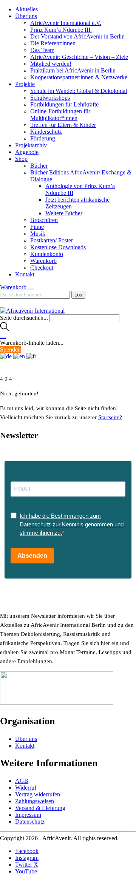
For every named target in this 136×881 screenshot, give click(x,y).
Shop (21, 159)
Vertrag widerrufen (37, 794)
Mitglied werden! (50, 63)
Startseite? (110, 417)
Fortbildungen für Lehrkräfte (64, 104)
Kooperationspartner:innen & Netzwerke (78, 77)
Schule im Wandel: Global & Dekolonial (78, 91)
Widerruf (25, 787)
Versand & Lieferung (40, 808)
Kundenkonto (46, 254)
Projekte (25, 84)
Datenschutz (30, 821)
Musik (37, 233)
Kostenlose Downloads (58, 247)
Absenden (32, 555)
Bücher (39, 165)
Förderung (42, 138)
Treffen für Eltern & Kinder (63, 125)
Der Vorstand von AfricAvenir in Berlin (77, 36)
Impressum (28, 815)
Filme (37, 227)
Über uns (26, 16)
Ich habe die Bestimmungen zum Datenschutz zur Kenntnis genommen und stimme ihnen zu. (72, 524)
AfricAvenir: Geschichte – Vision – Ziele (79, 57)
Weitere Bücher (63, 213)
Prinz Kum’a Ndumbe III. (61, 29)
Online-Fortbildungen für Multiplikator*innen (60, 114)
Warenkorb (43, 261)
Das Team (42, 50)
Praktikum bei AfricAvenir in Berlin (73, 70)
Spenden (10, 349)
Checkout (41, 267)
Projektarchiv (31, 145)
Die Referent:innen (53, 43)
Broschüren (44, 220)
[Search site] (4, 329)
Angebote (27, 152)
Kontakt (24, 274)
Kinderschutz (46, 131)
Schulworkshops (50, 97)
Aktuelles (26, 9)
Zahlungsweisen (34, 801)
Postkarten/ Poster (51, 240)
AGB (21, 781)
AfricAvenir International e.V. (65, 23)
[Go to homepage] (32, 310)
